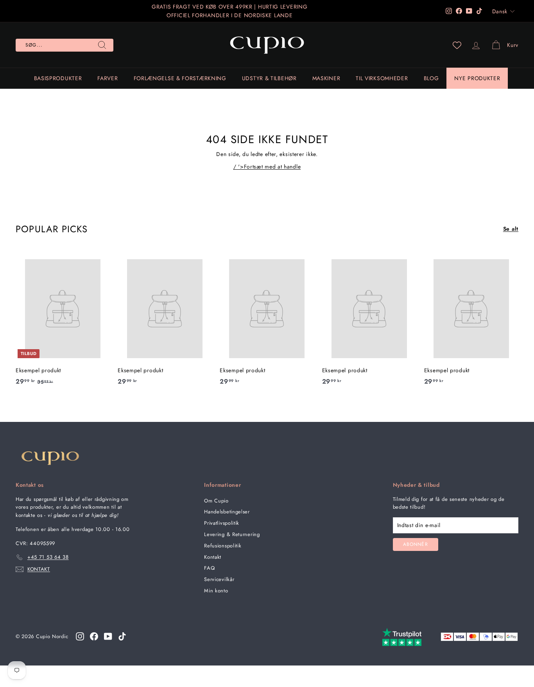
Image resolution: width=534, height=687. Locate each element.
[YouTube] (108, 636)
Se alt (510, 229)
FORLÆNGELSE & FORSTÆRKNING (180, 78)
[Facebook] (94, 636)
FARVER (107, 78)
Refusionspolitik (222, 545)
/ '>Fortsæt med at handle (267, 166)
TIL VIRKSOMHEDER (382, 78)
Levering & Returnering (232, 534)
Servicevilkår (219, 579)
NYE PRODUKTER (477, 78)
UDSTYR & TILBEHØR (269, 78)
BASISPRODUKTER (58, 78)
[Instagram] (80, 636)
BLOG (431, 78)
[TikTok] (122, 636)
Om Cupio (216, 500)
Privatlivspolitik (221, 523)
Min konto (216, 590)
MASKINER (326, 78)
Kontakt (212, 557)
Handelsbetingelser (227, 511)
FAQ (209, 568)
